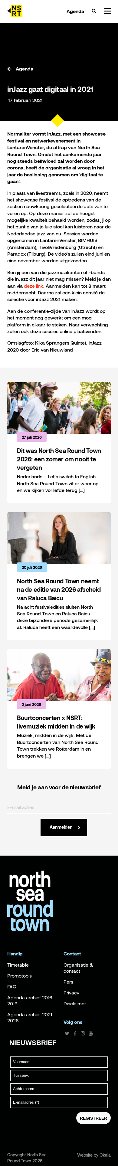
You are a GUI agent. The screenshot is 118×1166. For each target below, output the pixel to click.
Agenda (75, 11)
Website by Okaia (94, 1155)
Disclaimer (75, 1003)
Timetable (18, 965)
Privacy (71, 992)
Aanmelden (61, 827)
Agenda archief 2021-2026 (30, 1017)
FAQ (11, 986)
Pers (68, 981)
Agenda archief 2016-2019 (30, 1000)
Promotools (19, 975)
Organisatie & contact (78, 968)
